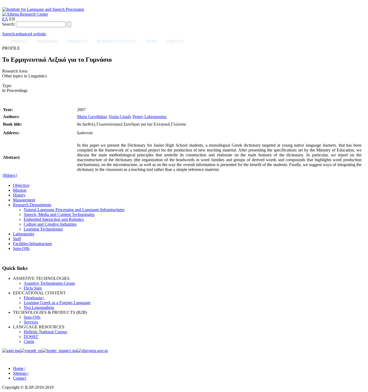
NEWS (151, 41)
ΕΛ (5, 19)
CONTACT (176, 41)
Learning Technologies (43, 229)
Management (24, 200)
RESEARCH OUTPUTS (116, 41)
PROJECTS (77, 41)
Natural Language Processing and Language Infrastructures (74, 209)
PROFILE (19, 41)
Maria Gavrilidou (91, 116)
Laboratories (23, 234)
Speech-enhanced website (24, 34)
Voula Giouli (119, 116)
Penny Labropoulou (149, 116)
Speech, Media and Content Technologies (59, 214)
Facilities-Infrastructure (32, 243)
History (19, 195)
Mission (19, 190)
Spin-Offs (21, 248)
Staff (17, 238)
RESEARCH (47, 41)
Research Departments (32, 204)
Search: (8, 24)
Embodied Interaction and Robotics (54, 219)
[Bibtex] (10, 175)
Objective (21, 185)
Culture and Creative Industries (50, 224)
